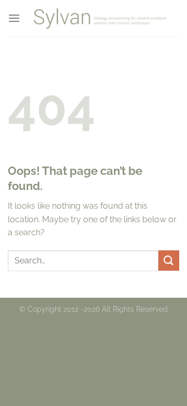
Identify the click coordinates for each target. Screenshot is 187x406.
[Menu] (14, 18)
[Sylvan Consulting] (99, 18)
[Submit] (168, 260)
